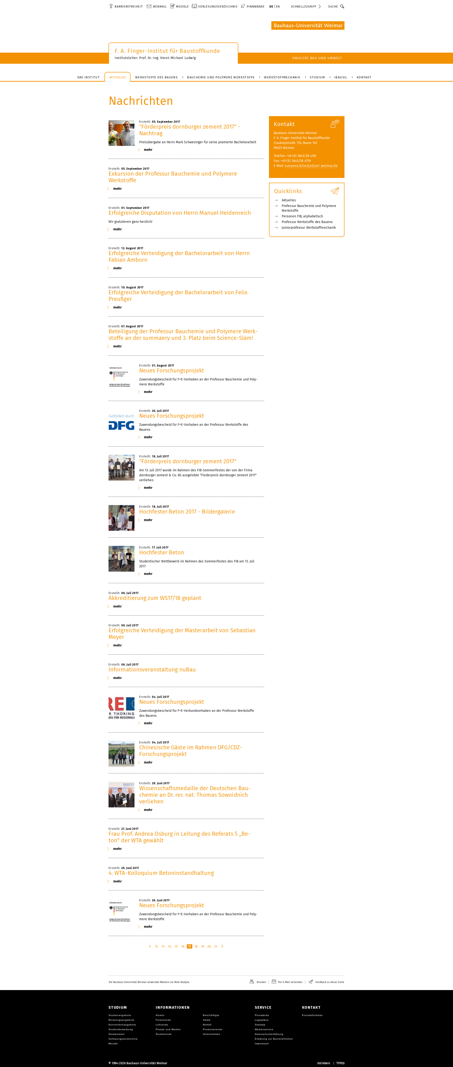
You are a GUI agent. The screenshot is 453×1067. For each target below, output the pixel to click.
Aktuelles (289, 200)
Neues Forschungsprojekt (171, 370)
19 (202, 947)
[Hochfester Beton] (121, 559)
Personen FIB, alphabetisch (302, 216)
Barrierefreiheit (129, 6)
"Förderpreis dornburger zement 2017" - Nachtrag (189, 130)
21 (215, 947)
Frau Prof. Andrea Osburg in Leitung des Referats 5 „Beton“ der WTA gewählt (179, 837)
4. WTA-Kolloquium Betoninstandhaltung (161, 873)
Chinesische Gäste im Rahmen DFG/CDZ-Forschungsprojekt (190, 750)
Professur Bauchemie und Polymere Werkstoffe (309, 208)
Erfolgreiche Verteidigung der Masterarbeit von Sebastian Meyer (182, 633)
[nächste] (222, 946)
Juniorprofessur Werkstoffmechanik (309, 228)
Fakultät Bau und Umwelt (317, 58)
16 (182, 947)
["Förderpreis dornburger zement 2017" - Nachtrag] (121, 133)
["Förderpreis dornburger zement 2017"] (121, 468)
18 (196, 947)
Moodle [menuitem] (182, 6)
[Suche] (342, 6)
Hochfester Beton (161, 552)
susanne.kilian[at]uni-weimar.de (311, 166)
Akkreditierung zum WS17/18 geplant (155, 598)
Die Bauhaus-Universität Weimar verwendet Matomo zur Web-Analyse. (149, 982)
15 (176, 947)
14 (169, 947)
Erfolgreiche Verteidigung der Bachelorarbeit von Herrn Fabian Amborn (179, 256)
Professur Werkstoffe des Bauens (307, 222)
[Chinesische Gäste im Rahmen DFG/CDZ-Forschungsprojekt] (121, 754)
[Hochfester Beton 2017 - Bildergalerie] (121, 518)
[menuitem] (126, 6)
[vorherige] (150, 946)
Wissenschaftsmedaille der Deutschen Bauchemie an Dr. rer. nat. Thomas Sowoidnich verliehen (195, 795)
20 (209, 947)
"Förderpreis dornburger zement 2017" (188, 461)
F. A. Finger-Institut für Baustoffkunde (167, 51)
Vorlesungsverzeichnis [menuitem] (218, 6)
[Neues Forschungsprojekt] (121, 377)
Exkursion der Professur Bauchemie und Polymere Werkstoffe (173, 177)
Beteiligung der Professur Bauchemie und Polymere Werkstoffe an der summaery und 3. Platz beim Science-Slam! (183, 334)
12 (156, 947)
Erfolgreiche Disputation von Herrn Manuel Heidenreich (180, 213)
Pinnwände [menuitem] (256, 6)
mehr (148, 150)
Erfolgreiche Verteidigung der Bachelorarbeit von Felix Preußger (178, 295)
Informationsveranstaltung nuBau (152, 669)
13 (162, 947)
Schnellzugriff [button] (303, 6)
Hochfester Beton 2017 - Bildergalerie (187, 511)
